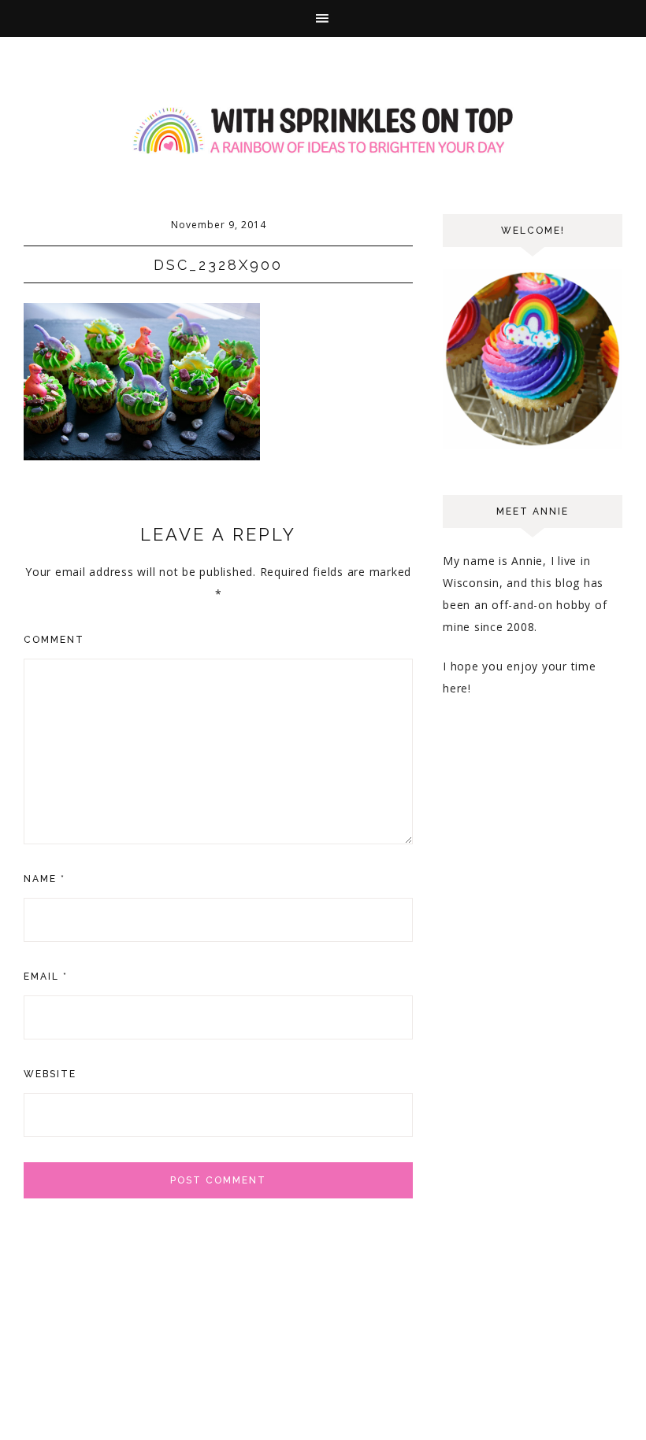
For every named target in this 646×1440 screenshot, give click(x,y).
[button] (323, 18)
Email (46, 976)
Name (44, 878)
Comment (54, 639)
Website (50, 1074)
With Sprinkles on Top (323, 131)
